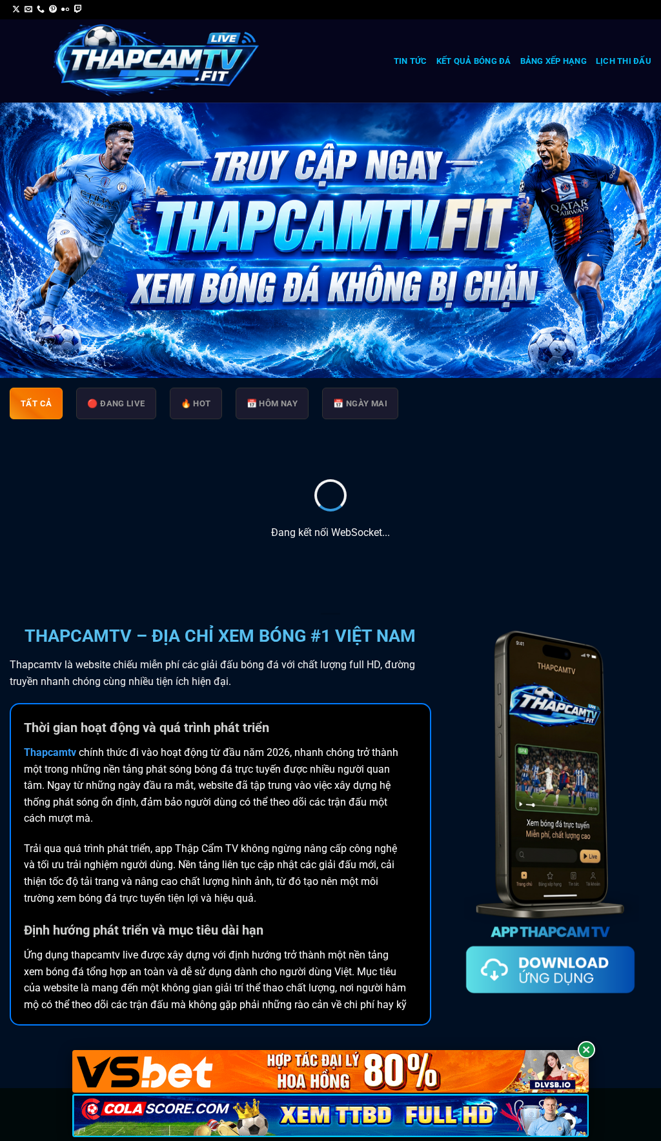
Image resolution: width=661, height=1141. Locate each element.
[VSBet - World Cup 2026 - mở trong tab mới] (330, 1071)
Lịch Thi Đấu (623, 61)
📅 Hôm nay (272, 403)
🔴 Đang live (116, 403)
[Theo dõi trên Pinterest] (53, 9)
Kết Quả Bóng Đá (473, 61)
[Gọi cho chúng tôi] (41, 9)
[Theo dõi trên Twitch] (78, 9)
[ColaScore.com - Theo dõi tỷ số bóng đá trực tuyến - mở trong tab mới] (330, 1115)
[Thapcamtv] (156, 61)
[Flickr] (65, 9)
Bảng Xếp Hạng (553, 61)
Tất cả (36, 403)
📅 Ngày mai (360, 403)
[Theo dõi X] (16, 9)
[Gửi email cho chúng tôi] (28, 9)
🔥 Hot (196, 403)
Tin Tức (410, 61)
